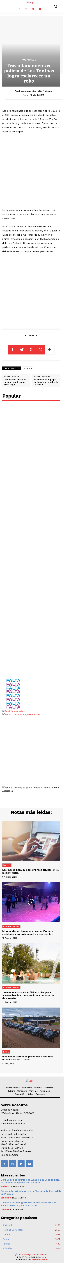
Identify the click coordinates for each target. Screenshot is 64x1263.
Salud (30, 1094)
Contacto (40, 1094)
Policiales (29, 60)
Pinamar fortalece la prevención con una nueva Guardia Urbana (27, 1058)
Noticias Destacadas (11, 926)
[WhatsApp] (40, 349)
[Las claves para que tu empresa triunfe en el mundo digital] (31, 841)
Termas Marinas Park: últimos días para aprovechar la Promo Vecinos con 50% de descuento (28, 995)
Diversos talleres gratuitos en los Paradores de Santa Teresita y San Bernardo (28, 1204)
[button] (55, 6)
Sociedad (7, 865)
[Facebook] (19, 9)
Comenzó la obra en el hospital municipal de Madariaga (15, 382)
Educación (19, 1094)
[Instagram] (26, 9)
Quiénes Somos (12, 1088)
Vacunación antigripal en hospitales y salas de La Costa (46, 382)
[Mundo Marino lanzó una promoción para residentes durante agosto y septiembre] (31, 902)
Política (6, 1052)
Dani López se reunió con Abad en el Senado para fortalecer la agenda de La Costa (30, 1181)
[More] (50, 349)
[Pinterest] (31, 349)
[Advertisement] (32, 171)
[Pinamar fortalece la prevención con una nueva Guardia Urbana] (31, 1028)
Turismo (33, 1091)
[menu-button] (4, 6)
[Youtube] (40, 9)
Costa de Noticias (42, 91)
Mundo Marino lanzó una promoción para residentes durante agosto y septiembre (27, 932)
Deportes (48, 1088)
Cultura (11, 1091)
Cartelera (22, 1091)
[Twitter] (33, 9)
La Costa (27, 368)
